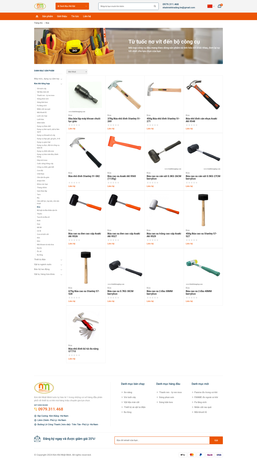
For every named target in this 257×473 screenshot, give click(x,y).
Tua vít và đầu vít (43, 217)
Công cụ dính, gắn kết (45, 167)
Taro (39, 194)
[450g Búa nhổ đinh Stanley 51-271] (164, 89)
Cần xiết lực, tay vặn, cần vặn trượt (48, 202)
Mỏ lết (39, 227)
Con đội (40, 170)
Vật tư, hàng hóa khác (44, 274)
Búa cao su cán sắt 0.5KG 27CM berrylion (203, 177)
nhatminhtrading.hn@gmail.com (177, 7)
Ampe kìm (41, 181)
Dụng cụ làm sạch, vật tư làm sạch (48, 130)
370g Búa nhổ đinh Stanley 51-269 (124, 120)
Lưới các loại (42, 116)
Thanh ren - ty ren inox (45, 95)
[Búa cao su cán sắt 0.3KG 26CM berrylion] (164, 152)
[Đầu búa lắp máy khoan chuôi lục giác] (85, 95)
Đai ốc (39, 248)
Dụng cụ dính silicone (45, 151)
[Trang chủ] (40, 6)
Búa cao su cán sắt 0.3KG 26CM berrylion (164, 177)
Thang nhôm (42, 187)
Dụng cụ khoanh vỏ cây (46, 135)
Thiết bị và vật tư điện (134, 407)
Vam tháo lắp (42, 191)
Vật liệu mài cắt (43, 92)
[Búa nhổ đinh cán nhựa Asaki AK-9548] (203, 95)
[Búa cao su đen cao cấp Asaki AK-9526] (85, 203)
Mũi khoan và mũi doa (45, 245)
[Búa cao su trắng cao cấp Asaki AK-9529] (164, 210)
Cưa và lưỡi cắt (43, 234)
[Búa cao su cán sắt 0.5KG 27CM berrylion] (203, 152)
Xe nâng (128, 392)
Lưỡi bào (40, 119)
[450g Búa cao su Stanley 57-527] (203, 210)
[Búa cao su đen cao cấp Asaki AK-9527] (124, 203)
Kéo (38, 241)
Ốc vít (39, 251)
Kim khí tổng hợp (42, 83)
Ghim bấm (41, 123)
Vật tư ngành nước (43, 264)
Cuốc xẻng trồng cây (45, 164)
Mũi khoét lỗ (41, 112)
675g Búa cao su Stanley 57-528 (83, 292)
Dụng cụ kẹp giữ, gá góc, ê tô (48, 139)
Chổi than (40, 174)
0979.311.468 (171, 4)
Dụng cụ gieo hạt (43, 142)
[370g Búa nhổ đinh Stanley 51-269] (124, 95)
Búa (38, 207)
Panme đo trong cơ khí (205, 392)
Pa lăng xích (42, 106)
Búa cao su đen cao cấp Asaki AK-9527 (123, 235)
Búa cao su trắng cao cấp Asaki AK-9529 (164, 235)
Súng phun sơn (43, 99)
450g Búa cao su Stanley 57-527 (201, 235)
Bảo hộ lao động (42, 269)
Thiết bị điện (40, 259)
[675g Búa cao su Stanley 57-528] (85, 267)
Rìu (38, 198)
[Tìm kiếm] (155, 6)
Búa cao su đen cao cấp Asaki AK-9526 (84, 235)
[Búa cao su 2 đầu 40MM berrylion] (203, 267)
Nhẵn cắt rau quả (43, 109)
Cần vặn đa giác (43, 177)
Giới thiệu (62, 16)
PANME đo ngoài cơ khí (206, 397)
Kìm (38, 238)
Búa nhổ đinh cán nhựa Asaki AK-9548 (201, 120)
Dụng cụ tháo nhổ (44, 126)
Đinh (38, 221)
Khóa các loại (42, 184)
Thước (39, 214)
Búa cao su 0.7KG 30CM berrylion (120, 292)
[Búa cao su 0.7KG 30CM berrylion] (124, 267)
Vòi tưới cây (41, 89)
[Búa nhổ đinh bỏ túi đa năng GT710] (85, 325)
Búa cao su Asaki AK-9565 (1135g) (121, 177)
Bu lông (40, 255)
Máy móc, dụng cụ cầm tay (46, 79)
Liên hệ (87, 16)
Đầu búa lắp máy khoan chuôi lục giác (84, 120)
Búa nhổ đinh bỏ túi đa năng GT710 (83, 350)
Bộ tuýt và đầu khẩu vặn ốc (47, 210)
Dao (38, 224)
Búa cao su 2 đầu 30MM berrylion (160, 292)
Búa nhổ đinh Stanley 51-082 (84, 176)
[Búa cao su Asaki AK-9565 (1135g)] (124, 143)
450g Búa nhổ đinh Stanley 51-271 (163, 120)
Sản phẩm (47, 16)
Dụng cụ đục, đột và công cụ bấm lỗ (48, 146)
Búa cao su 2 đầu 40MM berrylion (199, 292)
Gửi (216, 440)
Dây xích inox (42, 160)
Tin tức (75, 16)
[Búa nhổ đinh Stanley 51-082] (85, 152)
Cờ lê (39, 231)
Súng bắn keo (42, 102)
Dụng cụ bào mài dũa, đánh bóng (47, 155)
